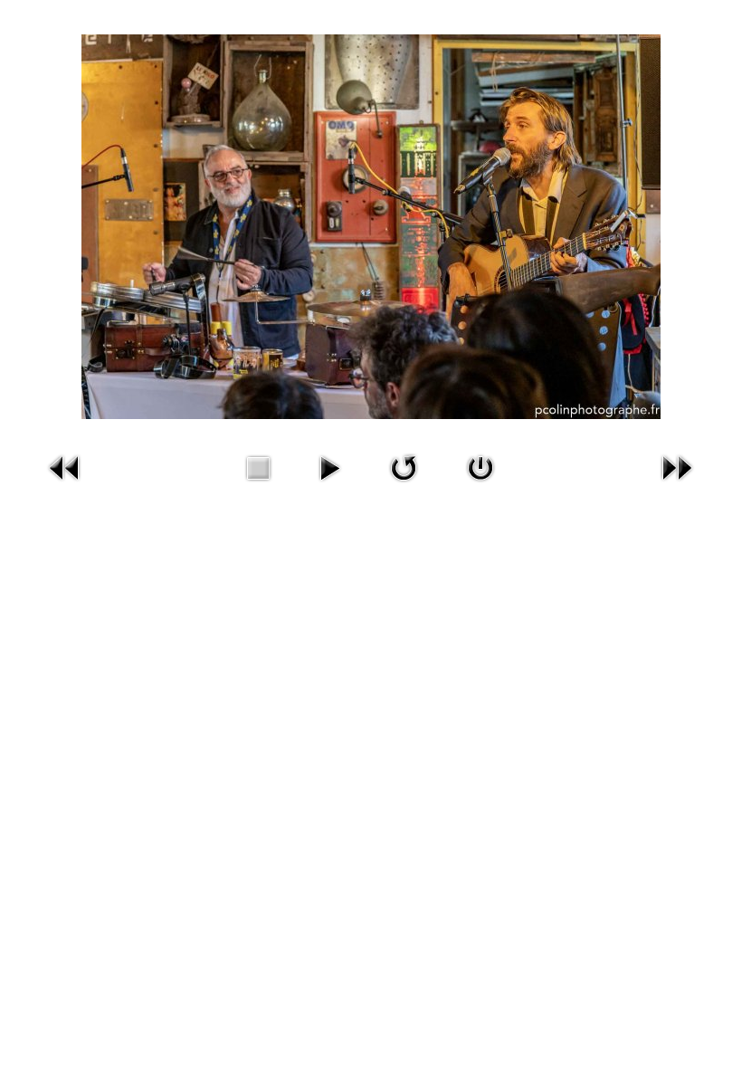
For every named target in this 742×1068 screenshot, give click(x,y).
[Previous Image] (65, 467)
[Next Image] (677, 467)
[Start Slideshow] (329, 467)
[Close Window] (480, 467)
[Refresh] (403, 467)
